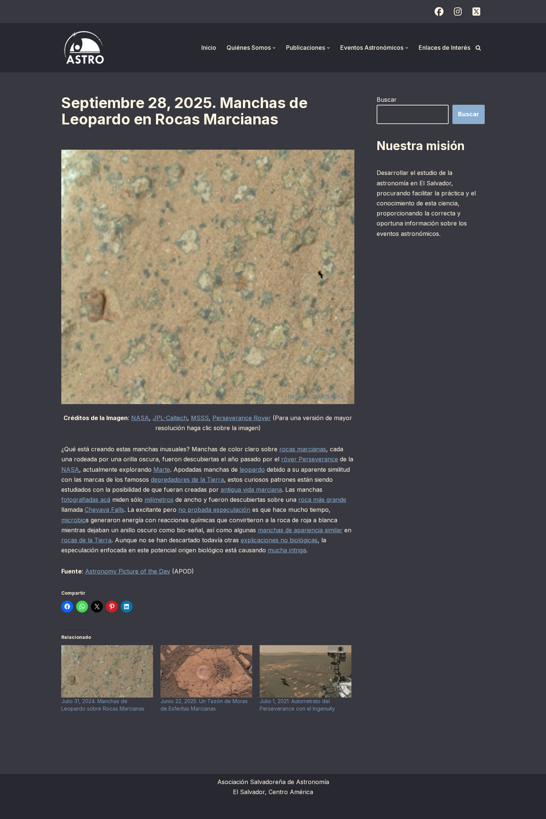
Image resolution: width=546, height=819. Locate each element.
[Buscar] (478, 48)
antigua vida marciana (251, 489)
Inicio (208, 47)
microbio (73, 520)
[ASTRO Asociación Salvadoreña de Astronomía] (83, 48)
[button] (274, 47)
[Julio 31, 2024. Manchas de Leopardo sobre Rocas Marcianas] (107, 671)
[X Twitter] (476, 11)
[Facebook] (439, 11)
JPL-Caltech (170, 418)
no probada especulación (214, 509)
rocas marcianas (302, 449)
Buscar (387, 99)
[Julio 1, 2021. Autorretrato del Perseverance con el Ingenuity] (305, 671)
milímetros (158, 499)
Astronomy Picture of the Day (127, 571)
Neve (68, 809)
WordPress (152, 809)
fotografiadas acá (85, 499)
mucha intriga (287, 550)
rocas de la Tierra (86, 540)
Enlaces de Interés (444, 47)
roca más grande (322, 499)
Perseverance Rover (241, 418)
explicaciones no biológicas (279, 540)
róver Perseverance (309, 459)
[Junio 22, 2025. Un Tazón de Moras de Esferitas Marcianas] (206, 671)
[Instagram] (457, 11)
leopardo (252, 469)
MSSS (200, 418)
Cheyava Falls (104, 509)
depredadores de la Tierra (187, 479)
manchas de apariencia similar (300, 530)
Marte (161, 469)
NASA (140, 418)
